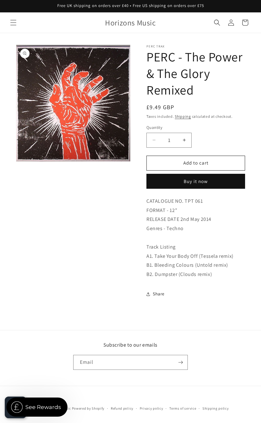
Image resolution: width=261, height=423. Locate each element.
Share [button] (159, 294)
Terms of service (182, 408)
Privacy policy (151, 408)
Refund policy (122, 408)
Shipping (183, 116)
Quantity (154, 127)
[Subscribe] (180, 362)
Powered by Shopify (88, 408)
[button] (13, 23)
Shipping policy (215, 408)
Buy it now (196, 181)
